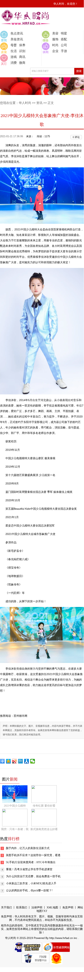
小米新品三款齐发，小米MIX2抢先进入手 (31, 883)
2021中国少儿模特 (15, 805)
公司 (64, 45)
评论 (76, 137)
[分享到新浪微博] (14, 761)
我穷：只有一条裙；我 (14, 829)
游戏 (14, 57)
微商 (22, 62)
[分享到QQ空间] (8, 761)
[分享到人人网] (26, 761)
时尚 (55, 45)
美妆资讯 (17, 39)
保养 (22, 45)
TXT (44, 911)
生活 (14, 51)
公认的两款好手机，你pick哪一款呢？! (29, 890)
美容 (55, 33)
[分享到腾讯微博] (20, 761)
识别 (22, 51)
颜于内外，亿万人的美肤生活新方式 (28, 848)
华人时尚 (25, 103)
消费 (14, 62)
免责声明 (67, 907)
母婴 (14, 45)
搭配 (64, 39)
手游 (64, 51)
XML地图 (52, 907)
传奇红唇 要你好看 (44, 805)
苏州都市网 (20, 715)
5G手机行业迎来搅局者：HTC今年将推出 (31, 862)
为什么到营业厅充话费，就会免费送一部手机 (33, 876)
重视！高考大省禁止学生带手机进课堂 (29, 869)
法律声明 (36, 907)
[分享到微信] (32, 761)
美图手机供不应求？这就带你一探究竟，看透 (33, 855)
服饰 (55, 39)
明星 (64, 33)
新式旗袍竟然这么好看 (44, 829)
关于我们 (6, 907)
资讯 (39, 103)
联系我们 (21, 907)
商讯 (22, 57)
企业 (55, 51)
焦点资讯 (17, 33)
